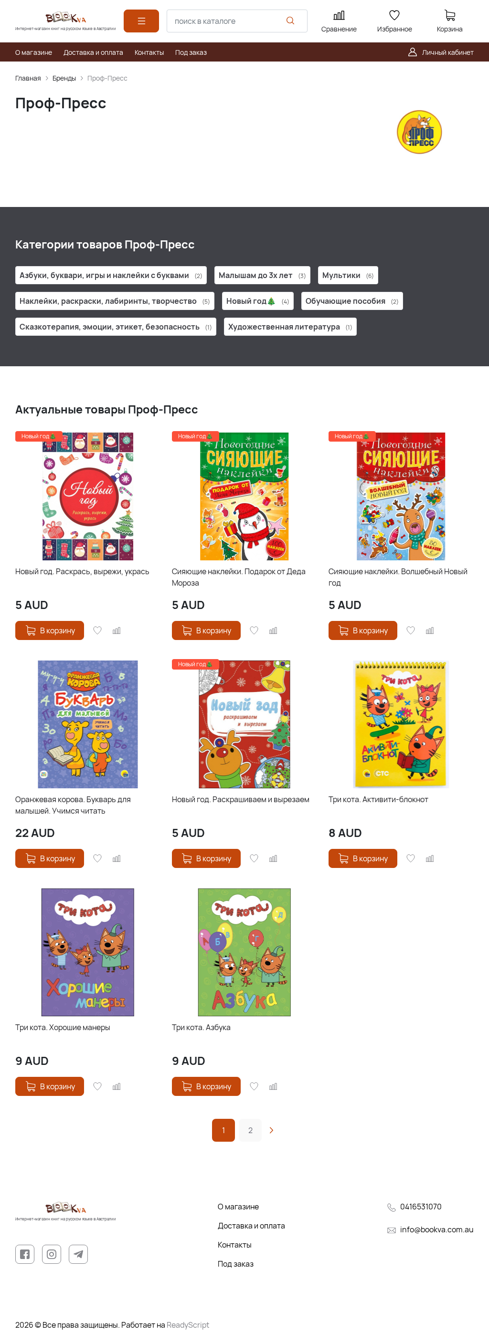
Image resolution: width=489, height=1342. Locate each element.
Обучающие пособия (352, 301)
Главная (28, 78)
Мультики (348, 275)
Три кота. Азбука (201, 1027)
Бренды (64, 78)
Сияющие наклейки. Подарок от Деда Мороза (239, 577)
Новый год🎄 (257, 301)
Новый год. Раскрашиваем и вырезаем (240, 799)
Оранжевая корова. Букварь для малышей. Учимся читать (73, 805)
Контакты (235, 1244)
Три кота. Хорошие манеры (62, 1027)
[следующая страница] (271, 1130)
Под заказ (236, 1264)
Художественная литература (290, 326)
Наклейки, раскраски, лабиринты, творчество (115, 301)
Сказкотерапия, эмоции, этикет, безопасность (116, 326)
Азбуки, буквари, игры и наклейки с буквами (111, 275)
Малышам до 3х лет (262, 275)
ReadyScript (188, 1325)
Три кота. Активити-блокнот (378, 799)
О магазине (238, 1206)
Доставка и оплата (251, 1225)
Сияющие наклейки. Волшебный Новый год (398, 577)
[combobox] (237, 21)
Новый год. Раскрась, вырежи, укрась (82, 571)
